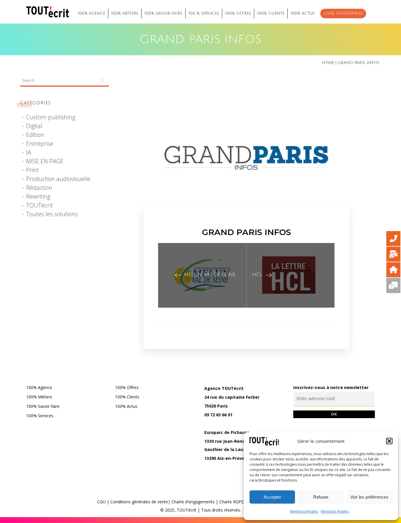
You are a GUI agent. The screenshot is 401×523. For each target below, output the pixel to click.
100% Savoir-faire (43, 406)
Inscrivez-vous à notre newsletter (331, 387)
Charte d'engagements (193, 501)
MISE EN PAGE (45, 161)
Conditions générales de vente (139, 501)
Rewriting (38, 196)
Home (328, 63)
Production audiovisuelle (58, 179)
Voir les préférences (369, 496)
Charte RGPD (232, 501)
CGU (101, 501)
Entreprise (39, 143)
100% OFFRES (238, 13)
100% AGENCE (91, 13)
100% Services (39, 415)
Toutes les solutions (52, 214)
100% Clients (127, 397)
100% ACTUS (302, 13)
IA (28, 152)
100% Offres (127, 387)
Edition (35, 135)
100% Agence (39, 387)
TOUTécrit (39, 205)
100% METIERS (124, 13)
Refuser (320, 496)
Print (32, 170)
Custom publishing (50, 117)
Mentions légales (304, 511)
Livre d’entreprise (343, 13)
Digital (34, 126)
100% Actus (126, 406)
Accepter (272, 496)
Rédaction (39, 188)
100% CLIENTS (270, 13)
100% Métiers (39, 397)
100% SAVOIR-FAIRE (163, 13)
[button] (389, 441)
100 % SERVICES (203, 13)
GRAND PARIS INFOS (246, 232)
